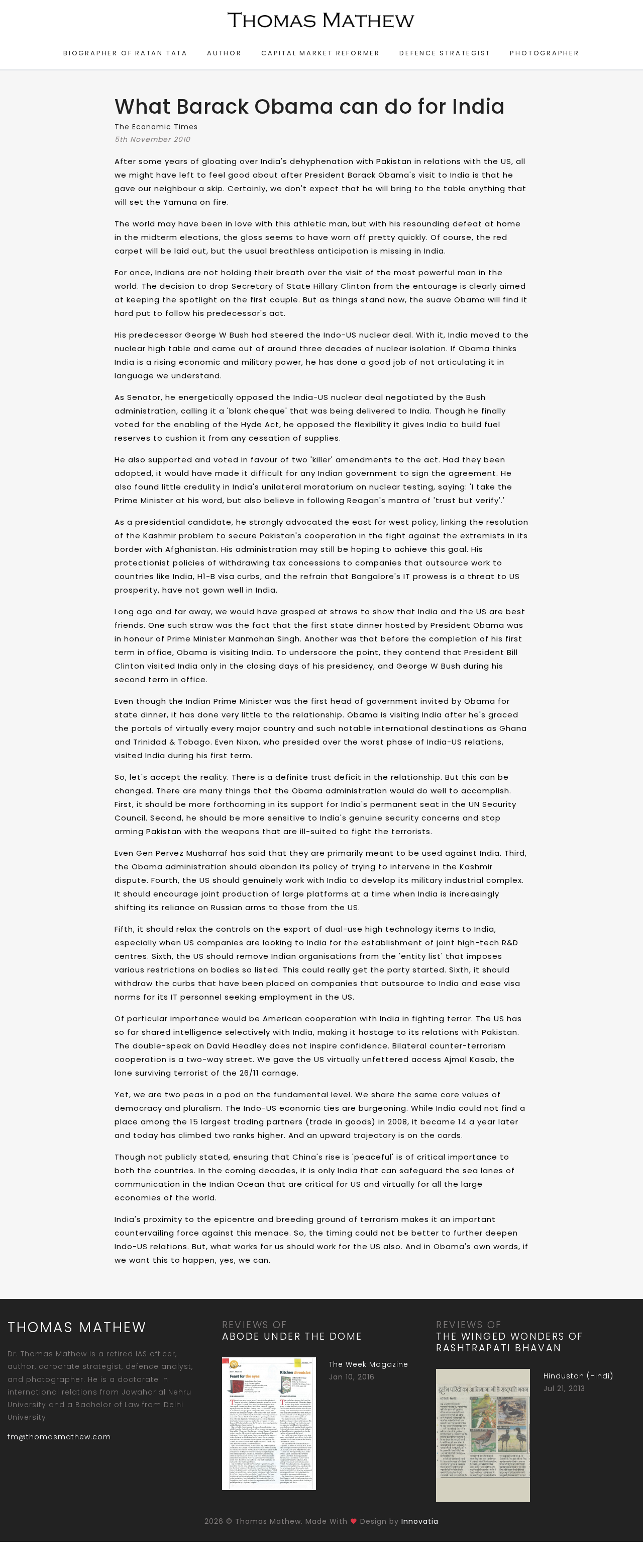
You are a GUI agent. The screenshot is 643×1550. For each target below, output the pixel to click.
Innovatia (420, 1521)
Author (224, 53)
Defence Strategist (445, 53)
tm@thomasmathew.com (59, 1437)
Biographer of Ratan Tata (125, 53)
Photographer (544, 53)
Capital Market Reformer (320, 53)
